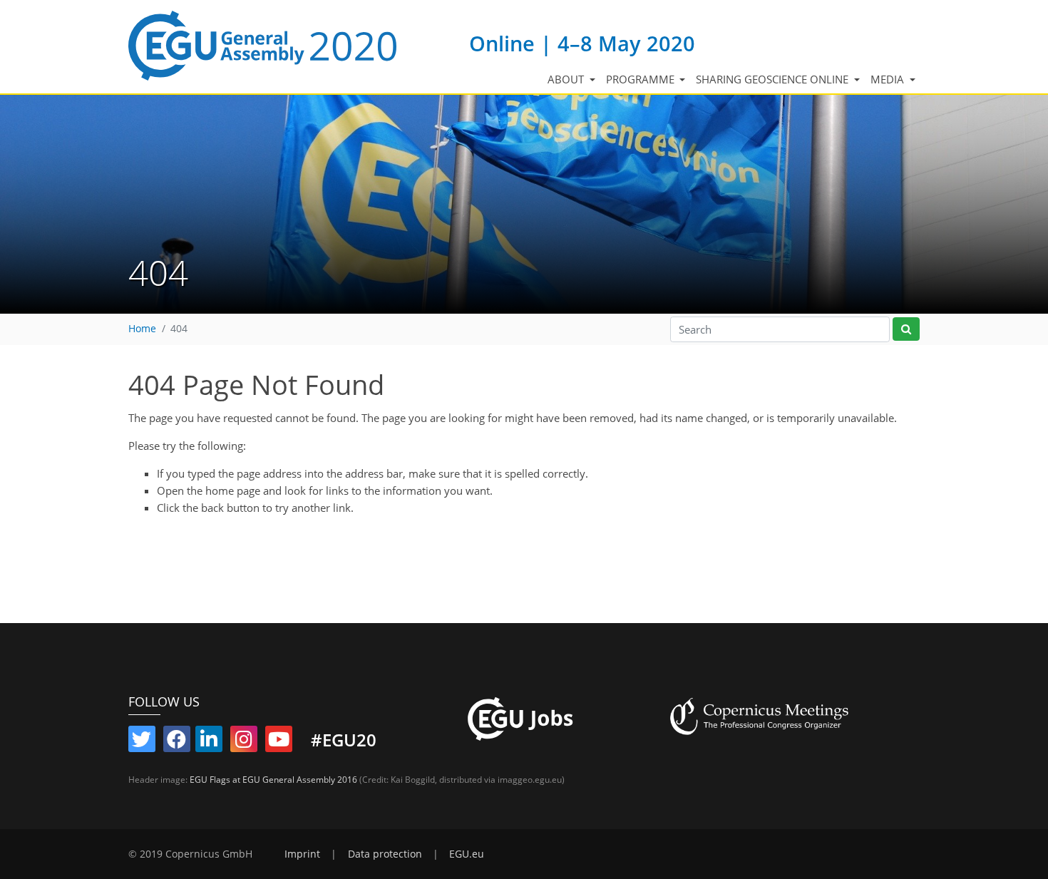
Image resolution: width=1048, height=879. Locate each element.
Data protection (385, 854)
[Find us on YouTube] (278, 742)
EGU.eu (466, 854)
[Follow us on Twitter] (141, 742)
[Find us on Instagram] (243, 742)
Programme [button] (641, 79)
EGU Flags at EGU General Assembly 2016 (273, 779)
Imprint (302, 854)
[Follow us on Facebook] (176, 742)
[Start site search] (906, 329)
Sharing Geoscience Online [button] (773, 79)
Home (142, 328)
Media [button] (888, 79)
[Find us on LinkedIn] (208, 742)
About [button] (567, 79)
